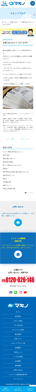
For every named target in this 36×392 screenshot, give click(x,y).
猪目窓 (5, 178)
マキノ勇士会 (18, 325)
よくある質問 (18, 357)
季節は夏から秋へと (9, 158)
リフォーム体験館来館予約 (18, 374)
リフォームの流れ (18, 330)
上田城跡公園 (7, 182)
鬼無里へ (5, 168)
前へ (13, 139)
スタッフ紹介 (18, 321)
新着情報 (18, 365)
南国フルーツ (7, 185)
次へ (22, 139)
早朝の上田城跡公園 (9, 188)
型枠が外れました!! (8, 175)
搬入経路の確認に (8, 162)
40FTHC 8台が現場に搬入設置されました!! (16, 172)
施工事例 (18, 334)
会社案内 (18, 361)
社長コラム (18, 339)
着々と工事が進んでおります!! (12, 165)
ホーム (18, 312)
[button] (32, 3)
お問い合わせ (18, 370)
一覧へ (26, 192)
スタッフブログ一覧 (18, 343)
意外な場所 (6, 155)
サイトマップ (18, 379)
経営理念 (18, 316)
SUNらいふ (18, 352)
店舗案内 (18, 348)
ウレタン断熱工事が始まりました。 (13, 152)
